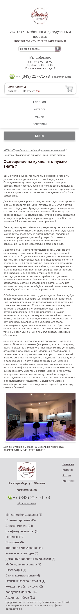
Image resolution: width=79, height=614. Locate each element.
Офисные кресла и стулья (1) (25, 581)
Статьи (8, 154)
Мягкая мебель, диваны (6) (24, 514)
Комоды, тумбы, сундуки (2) (24, 586)
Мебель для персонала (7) (23, 564)
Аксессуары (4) (16, 569)
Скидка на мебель (35, 446)
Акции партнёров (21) (20, 597)
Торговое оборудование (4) (24, 547)
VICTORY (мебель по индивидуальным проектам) (34, 150)
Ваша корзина (16, 87)
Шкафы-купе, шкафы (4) (22, 531)
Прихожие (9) (15, 542)
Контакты (40, 124)
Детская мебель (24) (19, 525)
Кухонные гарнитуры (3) (22, 553)
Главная (39, 102)
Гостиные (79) (15, 536)
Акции (39, 116)
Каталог (39, 109)
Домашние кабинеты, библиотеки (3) (30, 558)
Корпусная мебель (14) (21, 592)
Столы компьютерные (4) (23, 575)
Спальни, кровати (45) (21, 520)
